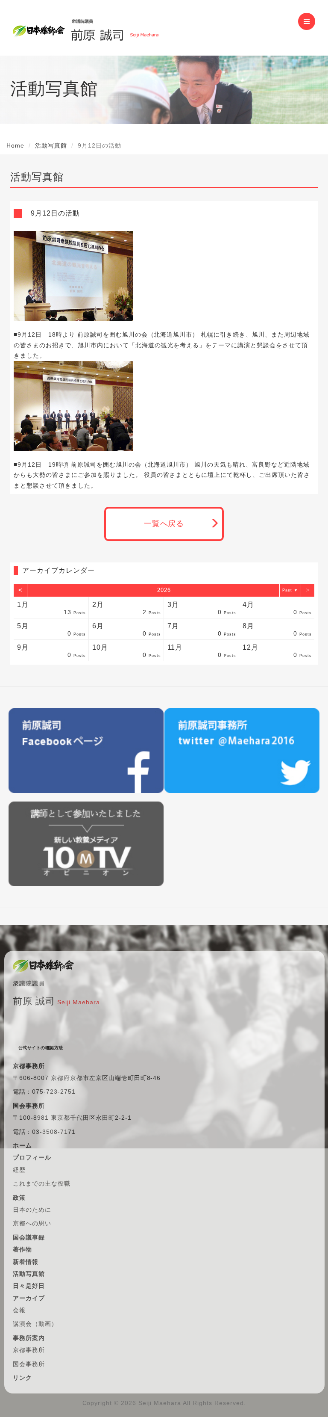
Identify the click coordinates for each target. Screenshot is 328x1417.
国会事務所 (29, 1364)
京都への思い (32, 1223)
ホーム (22, 1145)
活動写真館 (51, 145)
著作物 (22, 1249)
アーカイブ (29, 1298)
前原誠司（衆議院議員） (115, 28)
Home (15, 145)
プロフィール (32, 1157)
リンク (22, 1377)
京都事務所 (29, 1349)
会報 (19, 1310)
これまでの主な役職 (41, 1183)
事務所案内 (29, 1337)
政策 (19, 1197)
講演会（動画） (35, 1323)
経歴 (19, 1169)
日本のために (32, 1209)
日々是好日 (29, 1285)
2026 (164, 590)
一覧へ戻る (164, 523)
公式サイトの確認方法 (40, 1047)
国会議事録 (29, 1237)
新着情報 (25, 1261)
